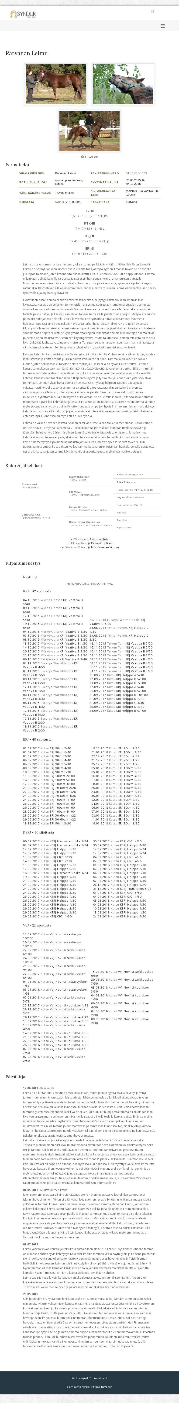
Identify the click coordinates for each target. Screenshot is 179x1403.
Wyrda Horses (51, 600)
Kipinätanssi (125, 527)
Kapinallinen (125, 505)
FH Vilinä (76, 492)
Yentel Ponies (117, 628)
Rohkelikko (89, 584)
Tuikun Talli (116, 643)
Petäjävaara (50, 659)
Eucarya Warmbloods (57, 663)
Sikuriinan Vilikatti (76, 547)
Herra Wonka (125, 490)
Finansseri (29, 484)
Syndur (59, 202)
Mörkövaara (50, 632)
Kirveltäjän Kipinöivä (84, 522)
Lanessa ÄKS (31, 514)
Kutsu (111, 675)
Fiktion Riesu (79, 543)
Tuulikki (122, 512)
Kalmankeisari (79, 476)
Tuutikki (122, 520)
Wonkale (80, 539)
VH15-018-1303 (136, 173)
